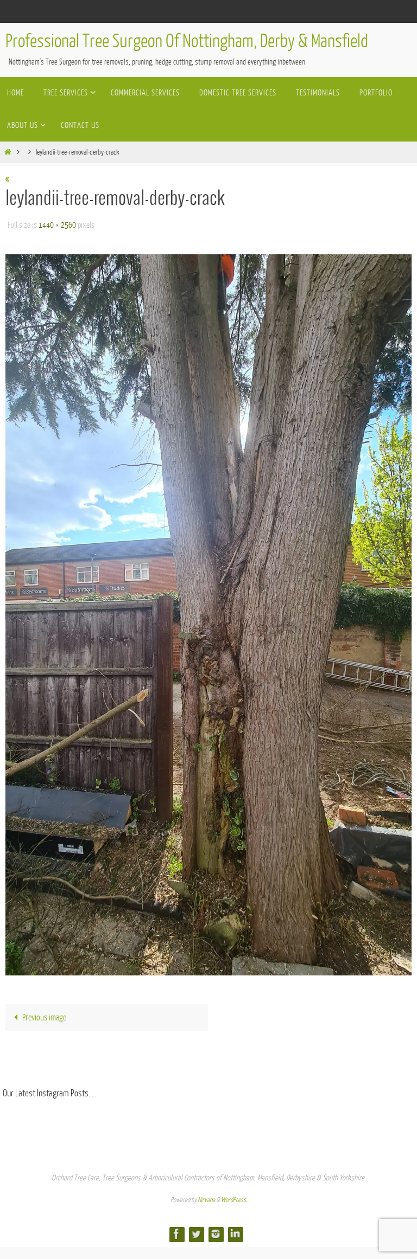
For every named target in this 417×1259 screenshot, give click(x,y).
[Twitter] (196, 1230)
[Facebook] (176, 1230)
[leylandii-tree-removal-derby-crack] (208, 611)
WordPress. (234, 1196)
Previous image (44, 1014)
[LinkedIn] (235, 1230)
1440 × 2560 (57, 223)
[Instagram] (215, 1230)
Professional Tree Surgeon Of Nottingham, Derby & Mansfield (186, 41)
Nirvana (206, 1196)
